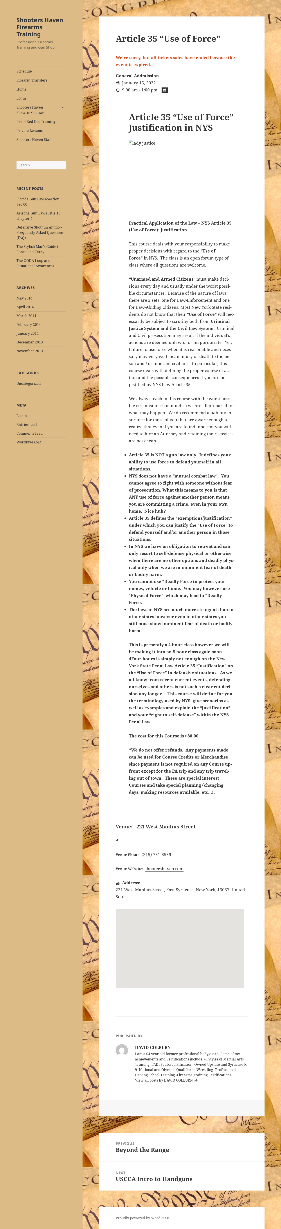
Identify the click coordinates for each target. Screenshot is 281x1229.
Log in (21, 415)
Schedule (24, 71)
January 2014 (27, 333)
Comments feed (29, 433)
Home (21, 89)
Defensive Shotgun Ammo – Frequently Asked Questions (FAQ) (39, 232)
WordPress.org (28, 442)
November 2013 (29, 351)
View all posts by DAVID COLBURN (164, 1080)
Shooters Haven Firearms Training (39, 27)
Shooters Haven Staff (34, 139)
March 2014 (26, 315)
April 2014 (25, 307)
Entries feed (26, 424)
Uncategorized (28, 383)
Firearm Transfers (31, 80)
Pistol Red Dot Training (35, 121)
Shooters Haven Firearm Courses (30, 110)
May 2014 (24, 298)
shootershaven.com (164, 868)
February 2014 (28, 324)
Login (21, 98)
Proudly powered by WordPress (142, 1218)
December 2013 (29, 342)
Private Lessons (29, 130)
